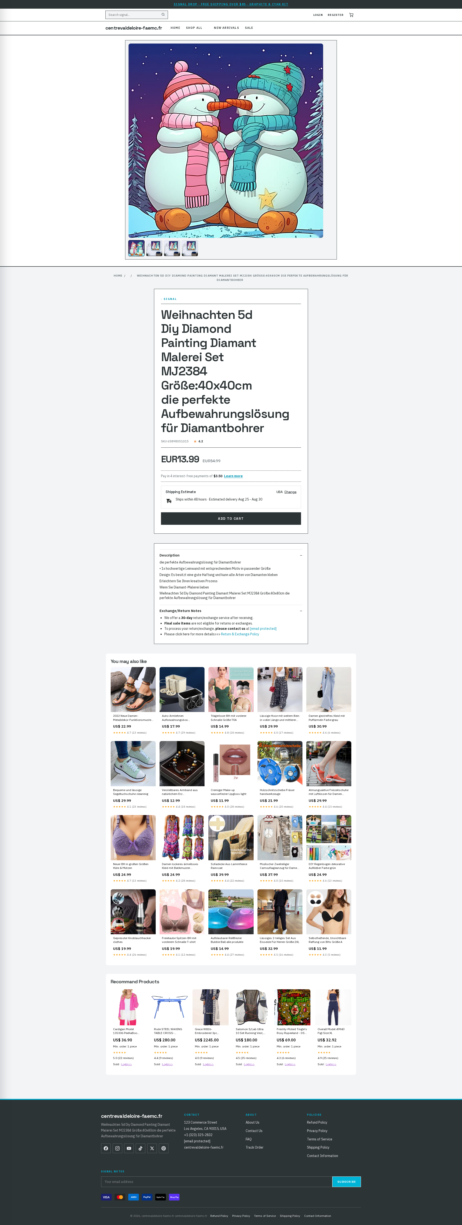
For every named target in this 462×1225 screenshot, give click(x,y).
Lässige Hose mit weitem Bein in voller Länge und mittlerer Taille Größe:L (279, 718)
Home (175, 28)
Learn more (233, 476)
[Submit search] (163, 15)
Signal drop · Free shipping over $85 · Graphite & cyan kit (231, 4)
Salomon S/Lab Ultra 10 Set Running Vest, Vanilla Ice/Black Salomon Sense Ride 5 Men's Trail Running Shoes (251, 1031)
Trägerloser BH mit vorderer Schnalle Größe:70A (228, 717)
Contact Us (254, 1131)
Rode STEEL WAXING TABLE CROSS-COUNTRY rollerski (168, 1031)
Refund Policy (317, 1122)
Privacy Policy (317, 1131)
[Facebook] (106, 1148)
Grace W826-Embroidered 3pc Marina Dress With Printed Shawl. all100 (209, 1031)
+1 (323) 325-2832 (198, 1135)
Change (290, 492)
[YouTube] (129, 1148)
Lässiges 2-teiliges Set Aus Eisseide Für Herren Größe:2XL (279, 940)
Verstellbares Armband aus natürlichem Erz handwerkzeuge (180, 792)
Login (318, 15)
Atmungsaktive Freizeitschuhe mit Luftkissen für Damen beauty (328, 792)
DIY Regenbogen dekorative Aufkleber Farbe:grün (327, 866)
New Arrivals (226, 28)
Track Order (254, 1147)
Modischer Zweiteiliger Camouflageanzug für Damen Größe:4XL (279, 866)
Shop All (194, 28)
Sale (249, 28)
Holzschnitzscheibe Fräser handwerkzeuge (277, 792)
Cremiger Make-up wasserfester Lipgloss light (228, 792)
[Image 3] (172, 248)
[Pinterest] (163, 1148)
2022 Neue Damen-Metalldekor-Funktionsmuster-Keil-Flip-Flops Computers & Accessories (133, 718)
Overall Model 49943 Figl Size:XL (331, 1031)
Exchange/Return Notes (180, 610)
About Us (252, 1122)
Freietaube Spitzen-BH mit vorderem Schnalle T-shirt (179, 940)
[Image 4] (190, 248)
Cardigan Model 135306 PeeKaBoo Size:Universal (125, 1031)
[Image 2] (154, 248)
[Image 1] (136, 248)
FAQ (249, 1139)
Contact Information (322, 1156)
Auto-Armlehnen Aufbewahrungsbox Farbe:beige (175, 718)
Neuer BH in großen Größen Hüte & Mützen (130, 866)
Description (170, 555)
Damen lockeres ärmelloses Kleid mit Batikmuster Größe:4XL (180, 866)
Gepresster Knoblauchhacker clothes (132, 940)
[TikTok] (140, 1148)
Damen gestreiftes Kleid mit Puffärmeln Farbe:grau (327, 717)
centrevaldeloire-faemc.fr (133, 28)
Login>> (126, 1064)
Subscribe (346, 1182)
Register (336, 15)
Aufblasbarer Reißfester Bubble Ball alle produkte (227, 940)
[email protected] (263, 628)
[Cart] (351, 15)
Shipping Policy (318, 1147)
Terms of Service (319, 1139)
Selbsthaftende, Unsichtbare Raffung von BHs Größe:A (327, 940)
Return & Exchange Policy (240, 634)
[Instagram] (117, 1148)
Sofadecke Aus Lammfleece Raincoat (229, 866)
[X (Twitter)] (152, 1148)
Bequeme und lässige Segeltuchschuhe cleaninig (130, 792)
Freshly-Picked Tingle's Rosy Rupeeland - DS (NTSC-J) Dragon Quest (292, 1031)
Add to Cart (231, 518)
